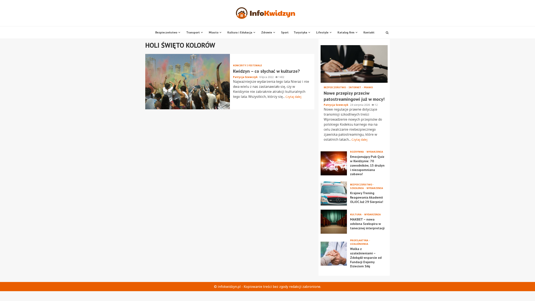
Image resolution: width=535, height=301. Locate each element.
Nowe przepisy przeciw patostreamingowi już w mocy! (354, 64)
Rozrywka (357, 151)
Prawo (368, 87)
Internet (355, 87)
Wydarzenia (375, 151)
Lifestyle (322, 32)
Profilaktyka (359, 240)
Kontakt (368, 32)
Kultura (356, 214)
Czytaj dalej (293, 97)
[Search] (387, 33)
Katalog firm (346, 32)
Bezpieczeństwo (166, 32)
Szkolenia (357, 188)
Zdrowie (266, 32)
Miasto (213, 32)
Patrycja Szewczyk (245, 77)
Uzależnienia (359, 244)
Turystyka (300, 32)
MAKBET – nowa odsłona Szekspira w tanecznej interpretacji (334, 222)
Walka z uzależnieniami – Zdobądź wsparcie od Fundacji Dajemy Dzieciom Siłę (334, 254)
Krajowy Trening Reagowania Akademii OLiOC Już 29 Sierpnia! (334, 193)
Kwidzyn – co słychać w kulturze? (187, 81)
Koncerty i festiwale (247, 65)
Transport (193, 32)
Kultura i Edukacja (239, 32)
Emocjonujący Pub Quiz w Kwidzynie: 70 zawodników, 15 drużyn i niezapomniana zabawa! (334, 163)
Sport (285, 32)
